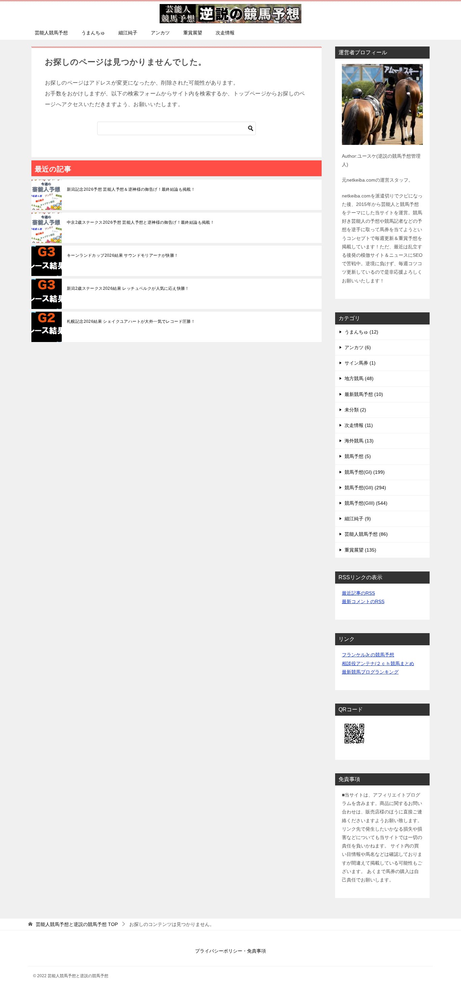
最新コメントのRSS (363, 601)
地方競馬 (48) (359, 378)
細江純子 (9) (358, 518)
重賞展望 (192, 32)
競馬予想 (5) (358, 456)
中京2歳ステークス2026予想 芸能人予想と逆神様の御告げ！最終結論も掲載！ (140, 222)
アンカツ (160, 32)
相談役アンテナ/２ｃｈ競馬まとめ (378, 663)
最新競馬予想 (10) (364, 394)
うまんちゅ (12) (361, 332)
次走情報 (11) (359, 425)
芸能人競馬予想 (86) (366, 534)
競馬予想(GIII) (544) (366, 503)
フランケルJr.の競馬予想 (368, 654)
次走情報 (225, 32)
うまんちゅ (93, 32)
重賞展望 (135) (360, 550)
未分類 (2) (355, 409)
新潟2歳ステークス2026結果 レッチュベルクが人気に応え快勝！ (128, 288)
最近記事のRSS (358, 593)
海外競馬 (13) (359, 440)
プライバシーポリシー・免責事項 (230, 951)
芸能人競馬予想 (51, 32)
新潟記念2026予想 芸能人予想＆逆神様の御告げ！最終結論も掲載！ (131, 189)
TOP (77, 924)
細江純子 (127, 32)
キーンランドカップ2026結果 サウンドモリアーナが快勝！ (123, 255)
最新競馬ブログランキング (370, 672)
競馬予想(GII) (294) (365, 487)
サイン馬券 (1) (360, 363)
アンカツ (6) (358, 347)
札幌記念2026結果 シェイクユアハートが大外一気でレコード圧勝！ (131, 321)
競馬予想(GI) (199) (365, 472)
